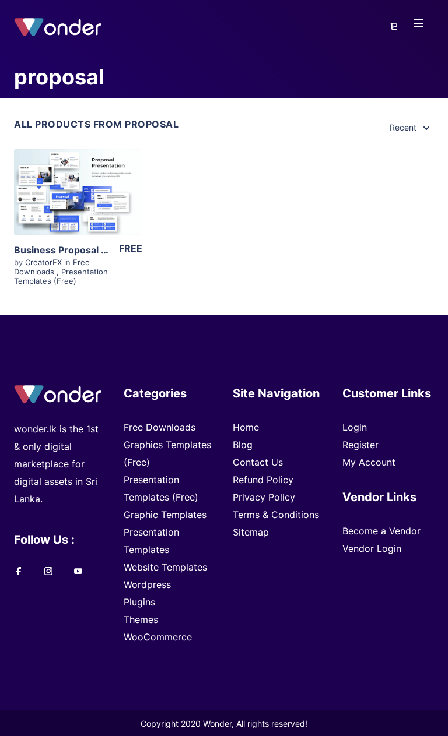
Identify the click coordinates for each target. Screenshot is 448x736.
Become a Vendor (381, 531)
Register (360, 444)
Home (246, 427)
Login (354, 427)
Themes (141, 619)
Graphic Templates (165, 514)
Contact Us (258, 462)
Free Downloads (52, 267)
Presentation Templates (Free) (61, 276)
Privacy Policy (264, 497)
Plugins (139, 602)
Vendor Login (371, 548)
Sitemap (251, 532)
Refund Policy (263, 479)
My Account (369, 462)
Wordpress (147, 584)
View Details (72, 196)
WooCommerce (158, 637)
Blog (243, 444)
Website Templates (165, 567)
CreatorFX (44, 262)
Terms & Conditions (276, 514)
